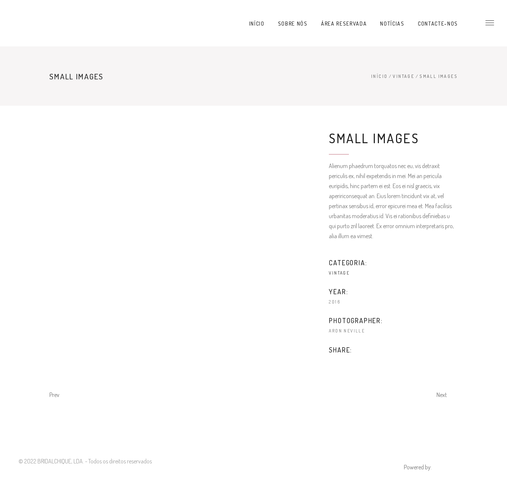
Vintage (403, 76)
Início (379, 76)
